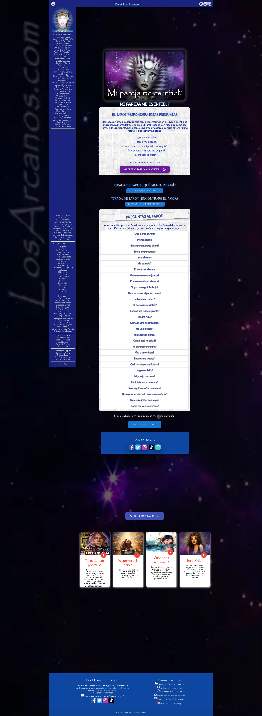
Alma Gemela (63, 326)
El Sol (63, 287)
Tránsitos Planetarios (63, 89)
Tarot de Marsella (62, 340)
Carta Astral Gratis (63, 85)
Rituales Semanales (62, 126)
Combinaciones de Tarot (63, 120)
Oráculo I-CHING (62, 98)
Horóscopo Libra (63, 311)
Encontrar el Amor (63, 50)
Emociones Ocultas (63, 222)
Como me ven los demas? (145, 405)
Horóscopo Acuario (63, 320)
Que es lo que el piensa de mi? (144, 293)
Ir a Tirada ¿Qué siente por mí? (144, 190)
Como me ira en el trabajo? (144, 322)
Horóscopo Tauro (62, 300)
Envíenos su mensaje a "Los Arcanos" (102, 696)
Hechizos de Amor (63, 359)
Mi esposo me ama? (144, 334)
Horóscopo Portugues (62, 324)
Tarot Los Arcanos (127, 4)
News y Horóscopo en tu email (169, 684)
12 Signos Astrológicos (62, 331)
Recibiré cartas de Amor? (144, 382)
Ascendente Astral (63, 102)
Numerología (62, 355)
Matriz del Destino (63, 124)
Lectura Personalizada (62, 34)
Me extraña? (144, 263)
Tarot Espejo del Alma (63, 45)
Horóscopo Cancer (63, 305)
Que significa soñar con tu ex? (144, 388)
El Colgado (62, 272)
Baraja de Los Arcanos (62, 243)
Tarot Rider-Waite (62, 337)
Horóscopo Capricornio (63, 318)
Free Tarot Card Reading (170, 703)
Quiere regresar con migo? (144, 399)
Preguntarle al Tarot (144, 424)
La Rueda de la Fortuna (63, 267)
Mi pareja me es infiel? (145, 304)
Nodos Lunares (62, 111)
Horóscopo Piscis (63, 322)
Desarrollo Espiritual (63, 54)
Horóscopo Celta (63, 239)
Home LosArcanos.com (144, 516)
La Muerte (62, 274)
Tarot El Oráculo (63, 41)
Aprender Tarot (62, 219)
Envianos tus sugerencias (169, 691)
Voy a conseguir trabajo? (144, 287)
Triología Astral (62, 93)
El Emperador (63, 254)
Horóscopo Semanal (63, 117)
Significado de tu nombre (63, 228)
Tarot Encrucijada (62, 61)
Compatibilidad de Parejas (63, 329)
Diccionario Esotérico (63, 224)
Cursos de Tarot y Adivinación (62, 345)
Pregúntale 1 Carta (63, 37)
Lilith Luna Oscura (63, 107)
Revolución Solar (63, 87)
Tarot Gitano (62, 80)
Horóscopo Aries (63, 298)
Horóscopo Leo (62, 307)
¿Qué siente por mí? (62, 48)
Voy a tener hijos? (144, 352)
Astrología (62, 217)
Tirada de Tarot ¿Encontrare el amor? (144, 198)
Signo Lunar (63, 104)
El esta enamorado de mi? (144, 245)
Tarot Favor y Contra (63, 72)
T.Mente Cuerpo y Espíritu (63, 82)
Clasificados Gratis (63, 230)
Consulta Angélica (62, 100)
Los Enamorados (63, 259)
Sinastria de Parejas (62, 91)
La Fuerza (63, 270)
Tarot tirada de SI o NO (63, 76)
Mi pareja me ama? (144, 376)
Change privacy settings (102, 692)
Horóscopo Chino (62, 353)
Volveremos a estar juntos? (144, 275)
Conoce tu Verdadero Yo (62, 39)
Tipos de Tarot (63, 122)
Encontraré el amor (144, 269)
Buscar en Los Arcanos (169, 680)
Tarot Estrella (63, 67)
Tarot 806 (63, 364)
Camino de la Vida (62, 237)
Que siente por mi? (144, 233)
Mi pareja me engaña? (145, 346)
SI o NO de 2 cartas (62, 78)
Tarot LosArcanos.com (102, 680)
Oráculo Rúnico (62, 96)
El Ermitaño (63, 265)
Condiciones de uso (108, 690)
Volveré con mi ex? (145, 299)
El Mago (62, 248)
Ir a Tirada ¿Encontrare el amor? (145, 204)
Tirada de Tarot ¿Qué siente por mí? (145, 185)
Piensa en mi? (144, 239)
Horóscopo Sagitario (63, 316)
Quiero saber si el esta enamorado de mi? (144, 394)
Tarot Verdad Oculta (63, 58)
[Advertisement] (63, 171)
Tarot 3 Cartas (63, 69)
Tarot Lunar (63, 65)
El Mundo (63, 291)
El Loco (63, 246)
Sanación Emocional (62, 52)
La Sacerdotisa (62, 250)
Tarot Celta (63, 56)
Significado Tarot (63, 215)
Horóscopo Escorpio (62, 313)
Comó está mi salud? (144, 340)
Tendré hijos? (145, 316)
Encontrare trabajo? (144, 358)
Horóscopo (63, 296)
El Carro (62, 261)
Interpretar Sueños (62, 226)
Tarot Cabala (62, 74)
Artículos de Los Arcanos (62, 233)
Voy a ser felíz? (145, 370)
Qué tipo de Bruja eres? (63, 235)
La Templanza (63, 276)
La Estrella (62, 283)
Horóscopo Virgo (63, 309)
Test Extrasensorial (63, 357)
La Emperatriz (63, 252)
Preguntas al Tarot (144, 216)
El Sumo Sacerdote (63, 257)
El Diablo (62, 278)
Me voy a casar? (144, 328)
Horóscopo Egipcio (63, 350)
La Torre (62, 281)
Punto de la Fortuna (62, 109)
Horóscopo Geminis (62, 302)
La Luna (62, 285)
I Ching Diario (63, 115)
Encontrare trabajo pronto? (144, 310)
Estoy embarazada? (145, 251)
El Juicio (62, 289)
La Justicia (62, 263)
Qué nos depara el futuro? (144, 364)
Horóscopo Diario (62, 113)
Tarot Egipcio (62, 342)
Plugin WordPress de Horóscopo (169, 699)
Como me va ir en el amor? (144, 281)
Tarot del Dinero (63, 63)
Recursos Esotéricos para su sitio (169, 695)
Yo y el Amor (144, 257)
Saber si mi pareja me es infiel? (144, 169)
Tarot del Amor (62, 43)
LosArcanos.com (139, 712)
